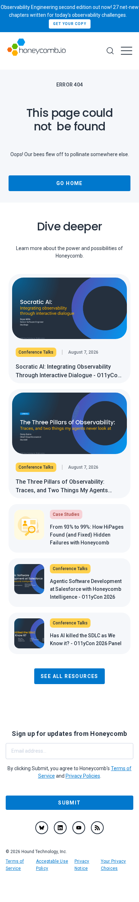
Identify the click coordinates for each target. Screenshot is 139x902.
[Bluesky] (41, 827)
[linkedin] (60, 827)
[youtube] (78, 827)
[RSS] (97, 827)
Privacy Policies (83, 776)
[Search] (110, 50)
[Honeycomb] (36, 51)
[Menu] (126, 51)
